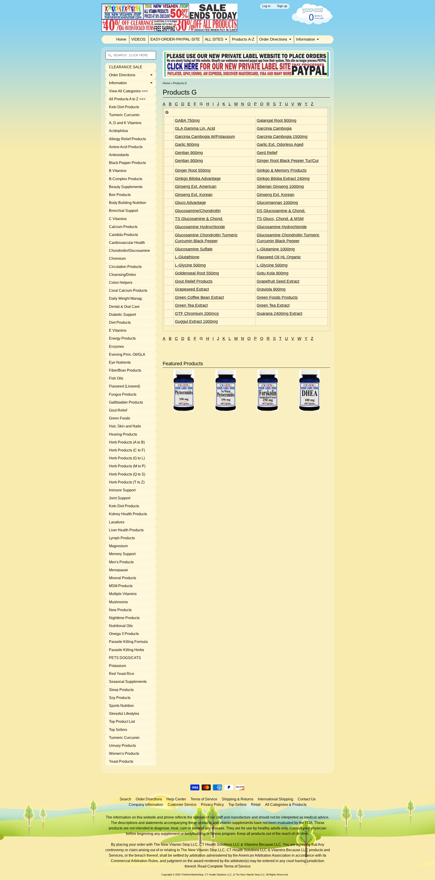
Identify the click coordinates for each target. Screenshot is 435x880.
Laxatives (116, 522)
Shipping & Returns (237, 799)
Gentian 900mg (189, 152)
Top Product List (122, 721)
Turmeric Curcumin (124, 115)
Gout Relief (118, 410)
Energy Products (122, 338)
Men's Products (121, 562)
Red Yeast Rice (121, 674)
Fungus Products (122, 394)
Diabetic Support (122, 314)
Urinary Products (122, 746)
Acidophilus (118, 131)
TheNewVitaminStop (192, 874)
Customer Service (182, 804)
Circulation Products (125, 267)
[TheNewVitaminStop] (169, 29)
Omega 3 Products (124, 634)
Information (305, 39)
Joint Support (119, 498)
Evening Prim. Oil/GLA (127, 354)
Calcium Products (123, 227)
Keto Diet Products (124, 107)
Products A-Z (243, 39)
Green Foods (119, 418)
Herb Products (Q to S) (127, 474)
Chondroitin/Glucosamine (129, 250)
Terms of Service (204, 799)
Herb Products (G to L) (127, 458)
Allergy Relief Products (127, 139)
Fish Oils (116, 378)
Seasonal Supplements (128, 682)
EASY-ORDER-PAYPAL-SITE (175, 39)
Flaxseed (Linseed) (124, 386)
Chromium (117, 258)
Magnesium (118, 546)
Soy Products (119, 698)
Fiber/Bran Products (125, 370)
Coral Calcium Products (128, 290)
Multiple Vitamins (123, 594)
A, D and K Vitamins (125, 123)
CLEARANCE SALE (125, 67)
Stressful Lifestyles (124, 714)
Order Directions (273, 39)
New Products (120, 610)
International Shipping (275, 799)
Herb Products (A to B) (127, 442)
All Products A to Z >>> (127, 99)
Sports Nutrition (121, 706)
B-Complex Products (125, 179)
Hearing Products (123, 434)
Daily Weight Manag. (126, 298)
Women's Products (124, 753)
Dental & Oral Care (124, 307)
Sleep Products (121, 690)
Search (125, 799)
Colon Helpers (120, 282)
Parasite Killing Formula (128, 642)
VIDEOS (138, 39)
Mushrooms (118, 602)
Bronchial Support (123, 211)
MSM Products (121, 586)
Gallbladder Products (126, 402)
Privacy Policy (212, 804)
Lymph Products (122, 538)
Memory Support (122, 554)
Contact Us (307, 799)
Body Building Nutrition (127, 203)
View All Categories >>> (128, 91)
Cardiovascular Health (127, 243)
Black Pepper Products (127, 163)
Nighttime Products (124, 618)
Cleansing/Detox (122, 275)
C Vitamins (118, 219)
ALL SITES (214, 39)
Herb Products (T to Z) (127, 482)
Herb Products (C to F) (127, 450)
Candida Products (123, 235)
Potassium (117, 666)
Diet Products (120, 322)
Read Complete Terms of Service (224, 866)
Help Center (176, 799)
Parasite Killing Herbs (126, 650)
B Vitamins (117, 171)
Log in (266, 6)
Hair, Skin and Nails (125, 426)
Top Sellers (118, 730)
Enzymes (116, 346)
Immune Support (122, 490)
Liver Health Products (126, 530)
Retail (256, 804)
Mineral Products (122, 578)
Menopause (118, 570)
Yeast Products (121, 761)
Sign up (282, 6)
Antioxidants (119, 155)
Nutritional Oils (121, 626)
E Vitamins (117, 330)
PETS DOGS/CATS (125, 658)
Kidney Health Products (128, 514)
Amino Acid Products (126, 147)
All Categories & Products (286, 804)
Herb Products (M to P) (127, 466)
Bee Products (120, 195)
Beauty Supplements (126, 187)
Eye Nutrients (120, 362)
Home (121, 39)
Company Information (146, 804)
